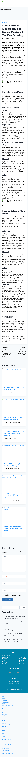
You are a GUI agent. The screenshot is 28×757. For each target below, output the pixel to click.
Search (3, 605)
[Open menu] (25, 3)
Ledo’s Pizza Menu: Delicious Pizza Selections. (13, 388)
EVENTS (3, 720)
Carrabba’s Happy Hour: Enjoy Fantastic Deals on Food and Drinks (14, 496)
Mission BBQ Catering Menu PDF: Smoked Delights (13, 465)
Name (5, 577)
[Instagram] (14, 672)
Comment (6, 556)
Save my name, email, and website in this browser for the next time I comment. (14, 594)
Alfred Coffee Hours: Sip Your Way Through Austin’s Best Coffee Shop (13, 433)
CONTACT (4, 733)
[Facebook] (10, 672)
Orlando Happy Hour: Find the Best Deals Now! (12, 419)
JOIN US (3, 696)
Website (5, 590)
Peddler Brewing (7, 38)
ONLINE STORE (6, 744)
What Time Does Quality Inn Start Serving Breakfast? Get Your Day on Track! (7, 352)
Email (5, 583)
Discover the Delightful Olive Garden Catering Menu (21, 351)
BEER (3, 708)
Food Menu (5, 22)
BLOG (3, 731)
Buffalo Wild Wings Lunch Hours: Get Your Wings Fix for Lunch (13, 528)
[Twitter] (18, 672)
